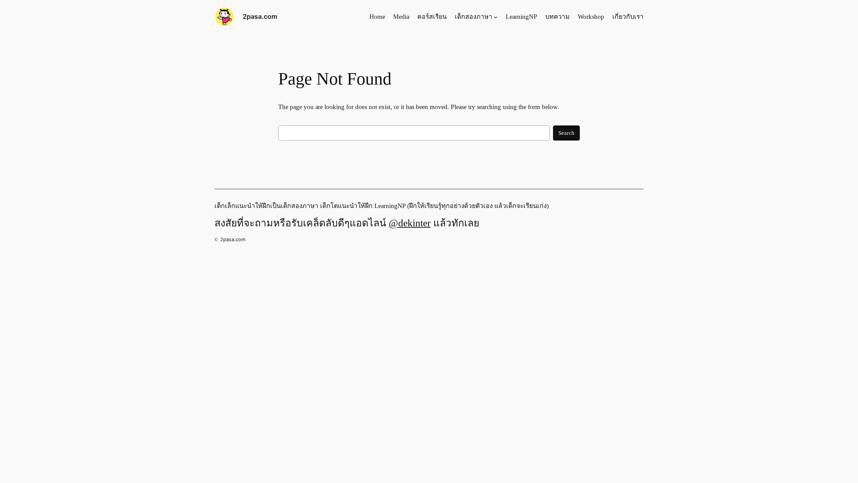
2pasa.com (260, 16)
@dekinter (410, 223)
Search (566, 133)
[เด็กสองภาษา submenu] (496, 17)
